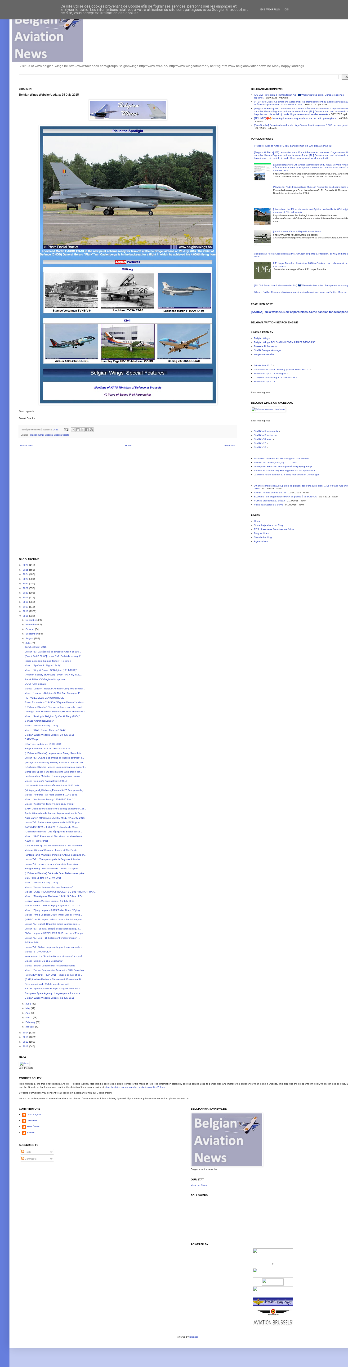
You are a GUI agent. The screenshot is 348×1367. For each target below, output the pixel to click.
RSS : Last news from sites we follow (274, 529)
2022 (26, 583)
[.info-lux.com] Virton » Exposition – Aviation (297, 231)
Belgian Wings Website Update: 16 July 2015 (49, 901)
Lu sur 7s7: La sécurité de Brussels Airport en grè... (53, 651)
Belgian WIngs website (41, 435)
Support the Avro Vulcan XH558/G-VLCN (47, 748)
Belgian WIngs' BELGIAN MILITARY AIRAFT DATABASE (285, 342)
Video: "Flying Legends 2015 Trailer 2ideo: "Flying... (53, 910)
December (31, 620)
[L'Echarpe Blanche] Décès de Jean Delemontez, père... (56, 873)
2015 (26, 616)
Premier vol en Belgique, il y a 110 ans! (275, 462)
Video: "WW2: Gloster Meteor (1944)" (45, 730)
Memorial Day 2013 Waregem (270, 373)
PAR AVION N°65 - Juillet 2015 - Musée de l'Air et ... (53, 827)
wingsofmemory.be (264, 354)
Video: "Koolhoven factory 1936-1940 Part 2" (50, 804)
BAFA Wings (31, 739)
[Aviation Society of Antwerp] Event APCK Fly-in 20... (53, 674)
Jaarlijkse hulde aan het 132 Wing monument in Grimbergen (287, 474)
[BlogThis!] (78, 429)
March (29, 1017)
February (31, 1022)
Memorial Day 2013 (264, 381)
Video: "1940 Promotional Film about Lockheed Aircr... (54, 836)
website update (61, 435)
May (28, 1008)
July (28, 643)
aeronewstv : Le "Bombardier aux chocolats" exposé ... (55, 956)
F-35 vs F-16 (32, 942)
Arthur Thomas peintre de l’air (270, 492)
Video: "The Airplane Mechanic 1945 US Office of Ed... (55, 896)
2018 (26, 602)
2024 (26, 574)
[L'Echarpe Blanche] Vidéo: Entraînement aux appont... (55, 767)
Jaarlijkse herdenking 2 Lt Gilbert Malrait (276, 377)
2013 (26, 1037)
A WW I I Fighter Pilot (36, 841)
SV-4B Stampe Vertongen (268, 350)
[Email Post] (66, 430)
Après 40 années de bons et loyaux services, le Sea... (54, 813)
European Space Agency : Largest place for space (52, 993)
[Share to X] (82, 429)
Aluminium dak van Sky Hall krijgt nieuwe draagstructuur (284, 470)
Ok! (287, 9)
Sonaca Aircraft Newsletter (39, 720)
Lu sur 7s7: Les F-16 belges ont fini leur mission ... (52, 938)
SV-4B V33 (260, 447)
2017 (26, 606)
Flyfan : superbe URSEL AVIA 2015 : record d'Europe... (55, 933)
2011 (26, 1046)
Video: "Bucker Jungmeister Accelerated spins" (50, 965)
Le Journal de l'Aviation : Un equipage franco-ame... (53, 776)
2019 (26, 597)
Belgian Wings (262, 338)
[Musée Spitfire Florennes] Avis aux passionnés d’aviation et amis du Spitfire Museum (300, 292)
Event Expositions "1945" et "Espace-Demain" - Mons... (55, 702)
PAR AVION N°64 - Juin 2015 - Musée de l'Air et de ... (54, 975)
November (31, 624)
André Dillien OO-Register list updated (45, 679)
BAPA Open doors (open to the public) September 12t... (55, 808)
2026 (26, 565)
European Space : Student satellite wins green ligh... (54, 771)
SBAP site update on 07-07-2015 (43, 877)
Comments (30, 1158)
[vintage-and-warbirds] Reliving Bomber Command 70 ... (55, 762)
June (29, 1003)
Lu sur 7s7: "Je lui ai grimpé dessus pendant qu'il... (53, 928)
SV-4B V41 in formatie (266, 431)
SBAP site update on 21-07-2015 (43, 744)
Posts (27, 1152)
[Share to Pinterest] (91, 429)
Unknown (32, 1120)
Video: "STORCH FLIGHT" (39, 951)
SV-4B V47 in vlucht (265, 435)
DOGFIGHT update (35, 684)
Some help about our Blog (268, 525)
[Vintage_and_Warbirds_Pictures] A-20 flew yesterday (54, 790)
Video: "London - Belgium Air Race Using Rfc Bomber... (55, 688)
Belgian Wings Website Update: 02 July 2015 (49, 997)
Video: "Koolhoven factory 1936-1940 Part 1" (50, 799)
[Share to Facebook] (87, 429)
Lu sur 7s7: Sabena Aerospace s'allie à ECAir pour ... (54, 822)
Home (128, 445)
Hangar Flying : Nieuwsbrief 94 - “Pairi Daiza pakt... (52, 868)
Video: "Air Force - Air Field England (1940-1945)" (52, 794)
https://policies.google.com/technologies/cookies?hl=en (135, 1087)
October (30, 629)
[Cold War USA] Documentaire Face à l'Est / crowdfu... (54, 845)
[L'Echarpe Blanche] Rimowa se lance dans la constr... (54, 707)
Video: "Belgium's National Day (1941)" (46, 781)
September (32, 633)
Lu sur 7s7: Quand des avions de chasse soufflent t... (54, 757)
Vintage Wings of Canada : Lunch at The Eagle (51, 850)
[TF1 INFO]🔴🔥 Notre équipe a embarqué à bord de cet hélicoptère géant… (296, 118)
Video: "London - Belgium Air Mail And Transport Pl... (53, 693)
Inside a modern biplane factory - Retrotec (48, 661)
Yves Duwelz (33, 1126)
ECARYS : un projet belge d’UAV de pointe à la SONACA (285, 496)
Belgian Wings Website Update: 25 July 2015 (49, 734)
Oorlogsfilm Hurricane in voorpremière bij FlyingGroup (283, 466)
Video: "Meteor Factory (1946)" (42, 725)
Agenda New (261, 541)
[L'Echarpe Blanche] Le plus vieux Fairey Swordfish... (54, 753)
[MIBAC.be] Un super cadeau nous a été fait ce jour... (54, 919)
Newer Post (26, 445)
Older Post (230, 445)
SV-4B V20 (260, 443)
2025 (26, 569)
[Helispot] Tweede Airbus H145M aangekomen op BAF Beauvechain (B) (293, 145)
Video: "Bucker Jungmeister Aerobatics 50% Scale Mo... (55, 970)
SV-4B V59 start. (263, 439)
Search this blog (263, 537)
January (30, 1026)
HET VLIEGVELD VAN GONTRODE (44, 698)
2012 (26, 1042)
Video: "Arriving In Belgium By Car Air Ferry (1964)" (52, 716)
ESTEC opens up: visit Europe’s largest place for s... (53, 988)
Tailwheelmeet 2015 (36, 647)
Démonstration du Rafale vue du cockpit (47, 984)
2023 (26, 579)
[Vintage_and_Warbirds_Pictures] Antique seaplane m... (55, 854)
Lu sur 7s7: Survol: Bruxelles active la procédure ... (52, 924)
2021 (26, 588)
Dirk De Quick (34, 1114)
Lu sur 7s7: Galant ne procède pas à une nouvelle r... (54, 947)
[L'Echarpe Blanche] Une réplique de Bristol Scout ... (54, 831)
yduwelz (31, 1132)
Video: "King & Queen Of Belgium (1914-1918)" (51, 670)
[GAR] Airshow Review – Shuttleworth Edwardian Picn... (55, 979)
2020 (26, 592)
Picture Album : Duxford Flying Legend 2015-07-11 (52, 905)
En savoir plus (270, 9)
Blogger (193, 1337)
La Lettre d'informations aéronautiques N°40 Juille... (53, 785)
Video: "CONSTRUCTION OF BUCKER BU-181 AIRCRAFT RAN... (60, 891)
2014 (26, 1032)
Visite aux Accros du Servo (268, 504)
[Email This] (73, 429)
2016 (26, 611)
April (28, 1013)
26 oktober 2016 (263, 365)
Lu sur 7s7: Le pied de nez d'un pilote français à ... (53, 864)
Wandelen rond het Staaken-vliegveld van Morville (281, 458)
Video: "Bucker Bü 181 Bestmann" (44, 961)
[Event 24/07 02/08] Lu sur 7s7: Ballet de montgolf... (54, 656)
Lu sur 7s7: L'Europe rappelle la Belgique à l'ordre (52, 859)
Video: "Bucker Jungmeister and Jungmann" (49, 887)
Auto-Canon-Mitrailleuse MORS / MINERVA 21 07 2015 (55, 818)
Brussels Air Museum (265, 346)
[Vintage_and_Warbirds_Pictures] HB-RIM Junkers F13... (56, 711)
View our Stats (199, 1185)
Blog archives (261, 533)
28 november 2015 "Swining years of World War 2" (281, 369)
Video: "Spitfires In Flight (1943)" (43, 665)
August (30, 638)
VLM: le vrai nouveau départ (269, 500)
